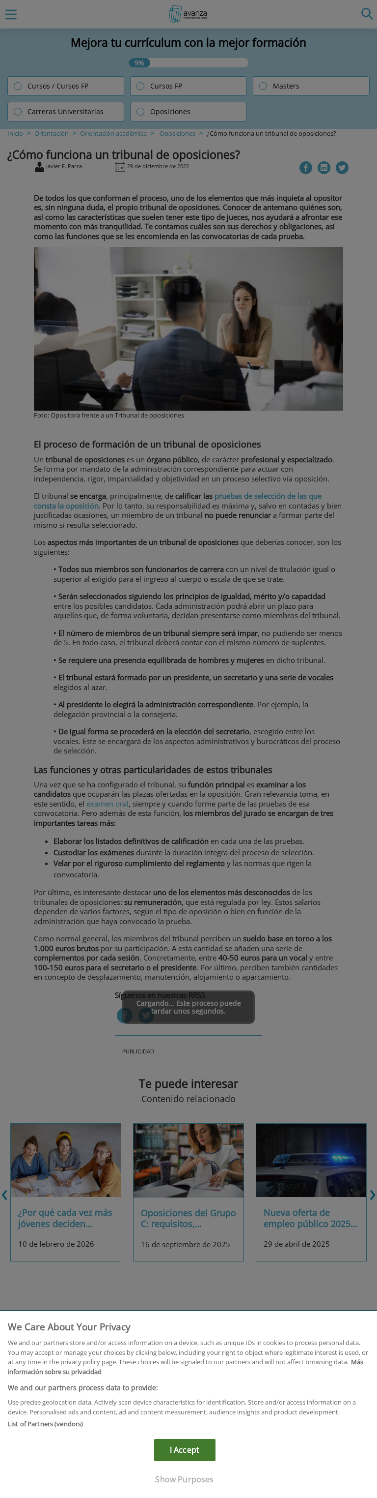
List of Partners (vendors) (45, 1423)
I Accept (184, 1449)
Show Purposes (184, 1479)
